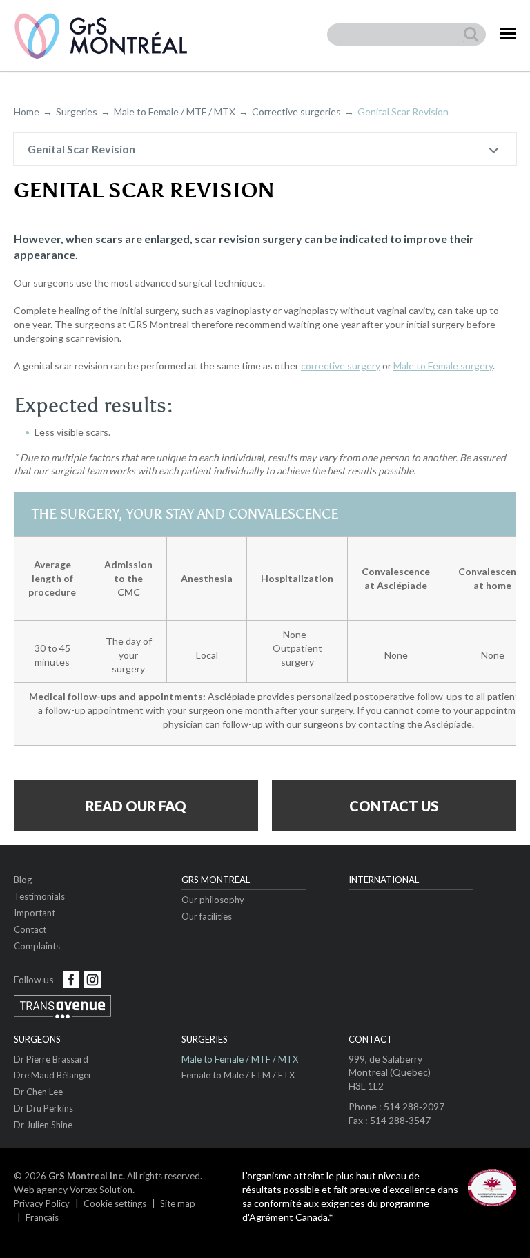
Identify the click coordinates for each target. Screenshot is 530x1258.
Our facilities (206, 916)
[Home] (101, 35)
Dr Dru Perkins (43, 1108)
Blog (23, 879)
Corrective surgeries (296, 111)
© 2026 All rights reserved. (108, 1175)
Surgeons (37, 1039)
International (384, 879)
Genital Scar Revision (81, 148)
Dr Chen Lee (38, 1091)
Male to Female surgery (443, 365)
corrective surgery (340, 365)
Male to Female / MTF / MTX (174, 111)
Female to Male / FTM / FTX (238, 1075)
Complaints (37, 945)
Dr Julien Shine (43, 1124)
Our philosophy (212, 899)
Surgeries (76, 111)
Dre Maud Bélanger (53, 1075)
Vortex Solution (101, 1189)
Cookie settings (115, 1203)
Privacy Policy (42, 1203)
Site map (177, 1203)
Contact (30, 929)
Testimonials (39, 896)
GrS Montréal (215, 879)
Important (34, 912)
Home (26, 111)
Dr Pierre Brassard (51, 1059)
